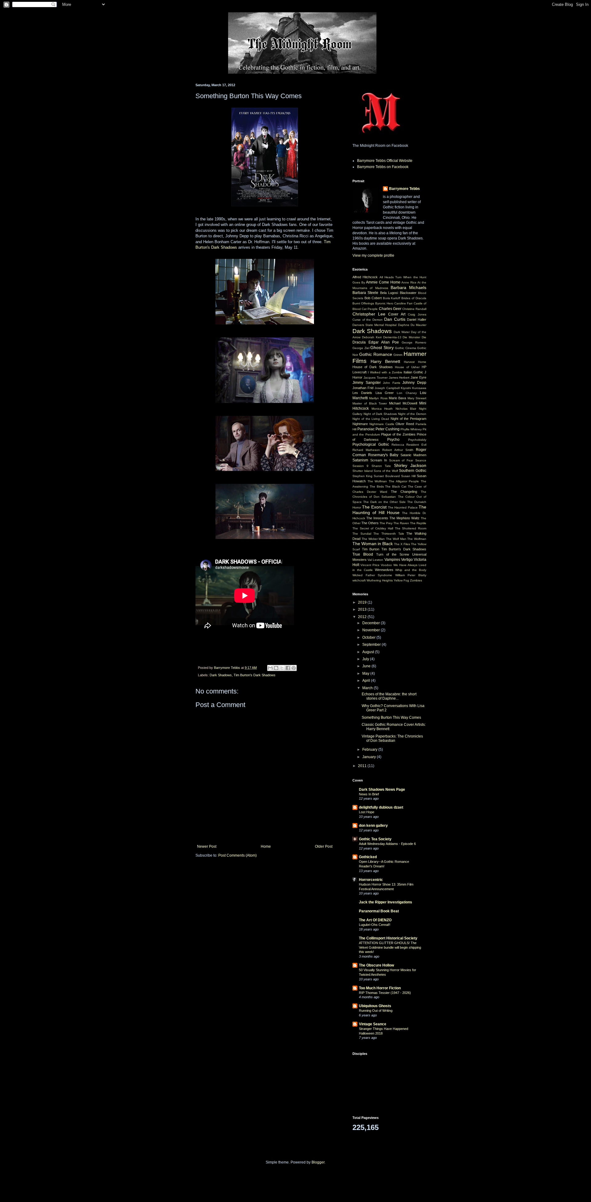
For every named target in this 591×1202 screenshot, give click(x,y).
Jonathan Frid (362, 388)
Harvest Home (415, 362)
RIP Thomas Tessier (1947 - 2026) (385, 993)
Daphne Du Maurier (412, 325)
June (367, 666)
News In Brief (369, 794)
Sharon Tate (381, 466)
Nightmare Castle (381, 424)
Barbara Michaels (408, 287)
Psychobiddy (417, 439)
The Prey (386, 523)
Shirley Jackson (410, 465)
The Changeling (404, 491)
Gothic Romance (375, 354)
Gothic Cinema (405, 348)
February (370, 749)
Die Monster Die (414, 337)
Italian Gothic (413, 372)
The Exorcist (374, 507)
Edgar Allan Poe (383, 342)
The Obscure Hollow (376, 965)
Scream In (378, 460)
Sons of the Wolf (386, 470)
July (366, 659)
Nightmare (360, 424)
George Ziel (360, 348)
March (368, 688)
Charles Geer (390, 309)
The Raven (401, 523)
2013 (363, 609)
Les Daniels (362, 393)
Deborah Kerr (372, 337)
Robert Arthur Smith (397, 450)
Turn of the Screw (392, 554)
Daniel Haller (416, 319)
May (366, 673)
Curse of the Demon (367, 319)
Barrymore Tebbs (404, 189)
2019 (363, 602)
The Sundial (361, 533)
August (368, 652)
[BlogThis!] (276, 668)
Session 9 (360, 466)
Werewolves (384, 570)
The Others (370, 523)
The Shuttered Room (410, 528)
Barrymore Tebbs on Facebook (382, 167)
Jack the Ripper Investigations (385, 902)
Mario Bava (397, 398)
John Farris (391, 382)
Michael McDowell (403, 403)
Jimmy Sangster (366, 382)
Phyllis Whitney (411, 429)
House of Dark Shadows (372, 367)
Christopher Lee (368, 314)
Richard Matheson (366, 450)
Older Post (323, 846)
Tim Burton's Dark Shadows (254, 675)
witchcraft (359, 580)
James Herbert (399, 377)
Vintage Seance (372, 1024)
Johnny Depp (414, 382)
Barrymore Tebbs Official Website (384, 161)
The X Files (402, 544)
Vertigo (407, 559)
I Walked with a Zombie (385, 372)
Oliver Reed (405, 424)
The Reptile (418, 523)
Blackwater (408, 293)
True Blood (362, 554)
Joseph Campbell (387, 388)
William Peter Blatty (410, 575)
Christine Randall (414, 309)
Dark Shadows (221, 675)
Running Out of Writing (375, 1010)
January (369, 757)
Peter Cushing (388, 429)
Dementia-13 (392, 337)
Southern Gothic (412, 470)
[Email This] (270, 668)
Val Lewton (375, 559)
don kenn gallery (373, 825)
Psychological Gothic (370, 444)
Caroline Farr (403, 303)
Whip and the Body (410, 570)
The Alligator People (404, 481)
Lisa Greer (385, 393)
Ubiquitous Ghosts (375, 1006)
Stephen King (362, 476)
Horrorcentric (371, 880)
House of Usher (407, 367)
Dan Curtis (394, 319)
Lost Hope (366, 812)
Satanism (360, 460)
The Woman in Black (372, 543)
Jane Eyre (418, 377)
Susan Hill (408, 476)
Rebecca (398, 444)
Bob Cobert (373, 298)
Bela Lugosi (389, 293)
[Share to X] (282, 668)
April (366, 680)
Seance (420, 460)
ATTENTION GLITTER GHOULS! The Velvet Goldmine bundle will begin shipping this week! (390, 947)
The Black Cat (395, 486)
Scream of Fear (401, 460)
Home (266, 846)
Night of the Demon (412, 414)
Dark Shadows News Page (382, 789)
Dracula (359, 342)
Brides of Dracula (413, 298)
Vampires (392, 559)
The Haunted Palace (403, 507)
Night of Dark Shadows (380, 414)
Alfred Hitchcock (365, 277)
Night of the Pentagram (408, 418)
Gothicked (368, 857)
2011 (363, 766)
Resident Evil (416, 444)
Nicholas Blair (406, 408)
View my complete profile (373, 255)
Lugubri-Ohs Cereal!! (374, 925)
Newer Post (206, 846)
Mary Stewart (417, 398)
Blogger (318, 1162)
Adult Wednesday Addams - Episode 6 (387, 844)
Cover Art (396, 314)
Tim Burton (371, 549)
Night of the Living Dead (370, 418)
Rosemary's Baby (383, 455)
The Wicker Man (373, 539)
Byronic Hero (384, 303)
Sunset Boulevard (387, 476)
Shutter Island (362, 470)
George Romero (414, 342)
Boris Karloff (391, 298)
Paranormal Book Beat (379, 911)
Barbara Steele (365, 293)
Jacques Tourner (376, 377)
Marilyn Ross (378, 398)
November (371, 630)
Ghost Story (382, 347)
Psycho (393, 439)
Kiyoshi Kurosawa (413, 388)
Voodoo (386, 565)
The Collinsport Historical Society (388, 938)
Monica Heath (382, 408)
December (371, 623)
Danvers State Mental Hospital (374, 325)
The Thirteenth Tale (388, 533)
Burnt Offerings (363, 303)
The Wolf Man (396, 539)
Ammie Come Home (383, 282)
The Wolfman (377, 481)
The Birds (377, 486)
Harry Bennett (385, 361)
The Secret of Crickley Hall (372, 528)
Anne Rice (408, 282)
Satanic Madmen (413, 455)
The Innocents (377, 518)
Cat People (370, 309)
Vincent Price (370, 565)
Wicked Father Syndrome (372, 575)
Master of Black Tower (369, 403)
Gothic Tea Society (375, 839)
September (372, 644)
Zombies (416, 580)
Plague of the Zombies (398, 434)
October (369, 637)
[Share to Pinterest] (294, 668)
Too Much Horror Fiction (380, 988)
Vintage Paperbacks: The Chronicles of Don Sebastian (392, 738)
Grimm (397, 354)
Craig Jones (417, 314)
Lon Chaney (406, 393)
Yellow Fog (401, 580)
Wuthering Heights (380, 580)
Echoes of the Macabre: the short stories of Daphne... (389, 696)
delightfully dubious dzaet (381, 807)
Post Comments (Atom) (237, 855)
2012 (363, 617)
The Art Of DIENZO (375, 920)
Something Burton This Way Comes (391, 717)
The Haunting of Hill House (389, 510)
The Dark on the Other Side (384, 502)
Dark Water (402, 332)
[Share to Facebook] (288, 668)
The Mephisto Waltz (404, 518)
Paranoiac (366, 429)
